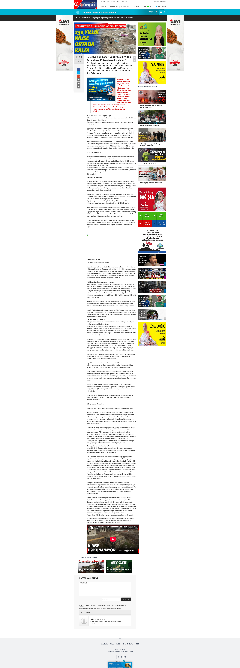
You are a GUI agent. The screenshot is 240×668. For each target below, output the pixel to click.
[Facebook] (78, 69)
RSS (137, 644)
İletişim (118, 644)
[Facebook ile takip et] (115, 657)
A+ (135, 57)
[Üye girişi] (121, 657)
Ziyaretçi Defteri (128, 644)
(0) (98, 624)
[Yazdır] (78, 83)
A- (135, 60)
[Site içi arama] (164, 12)
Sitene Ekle (124, 1)
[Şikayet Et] (128, 624)
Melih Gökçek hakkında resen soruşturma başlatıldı (100, 11)
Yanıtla (93, 624)
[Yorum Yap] (78, 86)
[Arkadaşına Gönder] (78, 79)
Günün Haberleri (111, 1)
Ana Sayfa (103, 1)
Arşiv (118, 1)
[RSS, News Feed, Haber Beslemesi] (118, 657)
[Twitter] (78, 72)
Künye (112, 644)
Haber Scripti (118, 661)
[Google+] (78, 76)
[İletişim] (161, 12)
